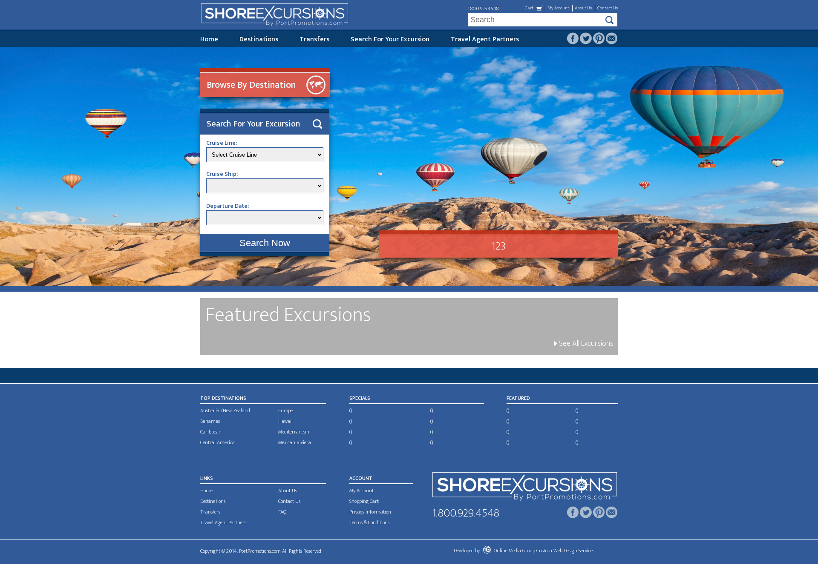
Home (209, 39)
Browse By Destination (251, 85)
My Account (558, 8)
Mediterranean (293, 432)
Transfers (314, 39)
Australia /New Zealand (225, 410)
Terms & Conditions (369, 522)
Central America (217, 442)
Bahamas (210, 421)
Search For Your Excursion (390, 39)
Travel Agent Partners (485, 39)
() (350, 410)
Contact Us (607, 8)
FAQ (282, 512)
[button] (264, 243)
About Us (583, 8)
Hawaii (285, 421)
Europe (285, 410)
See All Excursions (585, 343)
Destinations (258, 39)
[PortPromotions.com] (524, 488)
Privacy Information (370, 512)
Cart (529, 8)
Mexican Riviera (294, 442)
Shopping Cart (364, 501)
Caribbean (211, 432)
